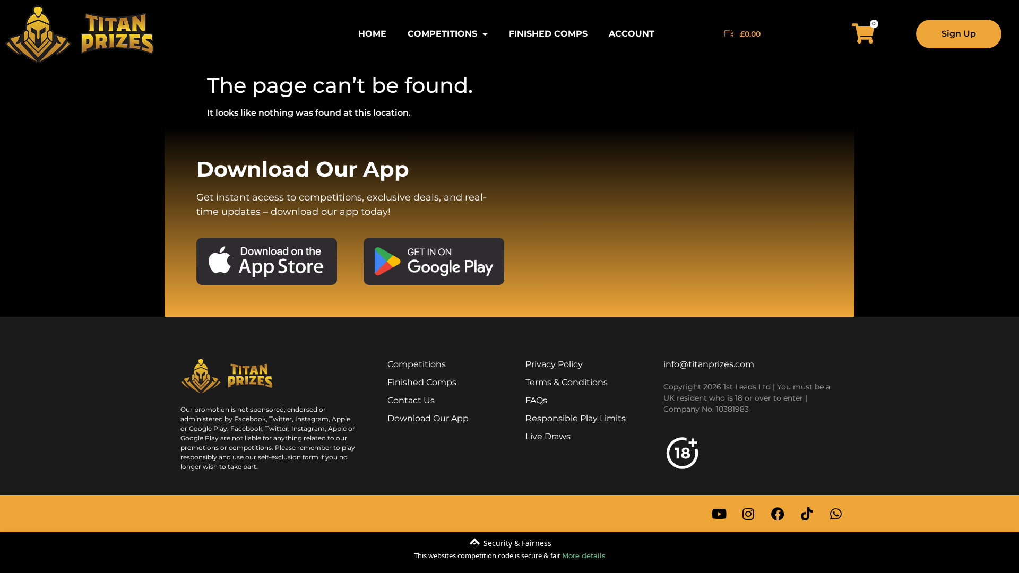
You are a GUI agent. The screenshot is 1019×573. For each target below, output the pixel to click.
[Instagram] (748, 513)
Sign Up (959, 34)
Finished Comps (548, 34)
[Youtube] (719, 513)
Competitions (442, 34)
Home (372, 34)
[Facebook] (777, 513)
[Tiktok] (806, 513)
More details (584, 555)
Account (631, 34)
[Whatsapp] (836, 513)
